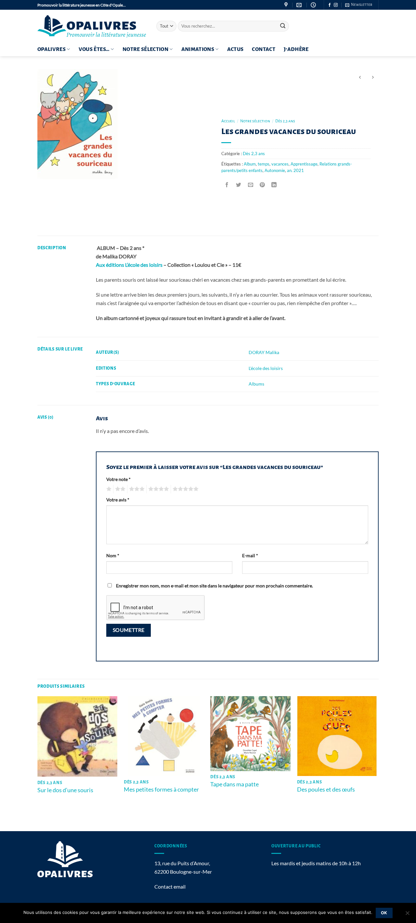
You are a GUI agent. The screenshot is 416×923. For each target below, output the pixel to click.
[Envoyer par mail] (250, 184)
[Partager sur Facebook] (227, 184)
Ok (384, 912)
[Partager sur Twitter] (238, 184)
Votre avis (117, 499)
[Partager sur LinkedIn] (274, 184)
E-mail (250, 555)
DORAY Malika (264, 352)
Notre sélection (145, 49)
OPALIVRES (51, 49)
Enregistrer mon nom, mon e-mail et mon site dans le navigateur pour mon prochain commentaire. (214, 585)
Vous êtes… (94, 49)
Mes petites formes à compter (161, 789)
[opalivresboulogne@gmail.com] (299, 5)
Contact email (170, 886)
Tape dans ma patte (234, 784)
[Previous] (38, 763)
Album (250, 163)
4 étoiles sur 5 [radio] (157, 489)
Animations (197, 49)
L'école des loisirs (266, 368)
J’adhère (296, 49)
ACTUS (235, 49)
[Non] (407, 915)
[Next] (377, 763)
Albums (256, 384)
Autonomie (275, 170)
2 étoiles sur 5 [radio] (119, 489)
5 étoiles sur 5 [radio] (185, 489)
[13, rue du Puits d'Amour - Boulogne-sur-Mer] (286, 5)
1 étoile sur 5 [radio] (108, 489)
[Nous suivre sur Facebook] (330, 5)
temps (263, 163)
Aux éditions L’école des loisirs (129, 265)
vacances (280, 163)
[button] (358, 5)
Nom (112, 555)
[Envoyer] (282, 26)
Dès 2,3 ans (285, 121)
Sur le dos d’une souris (65, 790)
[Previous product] (373, 77)
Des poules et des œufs (326, 789)
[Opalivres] (92, 26)
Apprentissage (304, 163)
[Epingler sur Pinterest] (262, 184)
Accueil (228, 121)
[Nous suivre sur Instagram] (336, 5)
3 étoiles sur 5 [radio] (136, 489)
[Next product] (360, 77)
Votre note (118, 479)
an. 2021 (295, 170)
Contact (263, 49)
